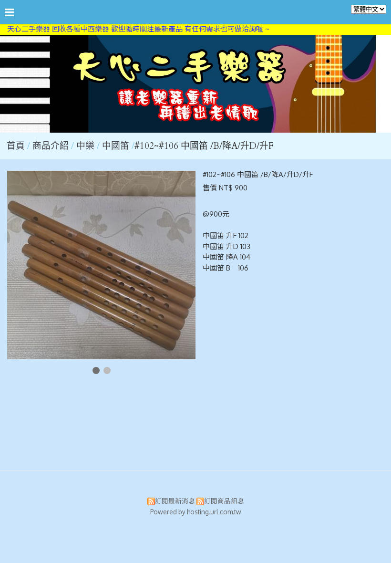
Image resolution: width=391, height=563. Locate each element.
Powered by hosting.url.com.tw (195, 512)
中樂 (85, 146)
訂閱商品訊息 (224, 501)
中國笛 (115, 146)
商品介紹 (51, 146)
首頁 (16, 146)
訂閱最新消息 (175, 501)
